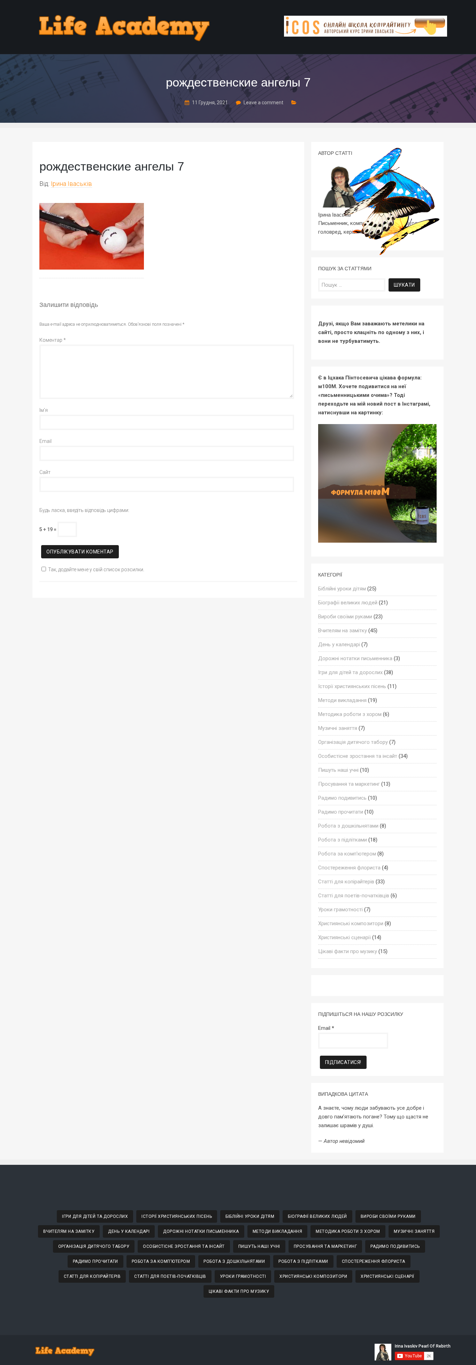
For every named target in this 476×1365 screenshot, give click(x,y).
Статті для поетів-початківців (353, 895)
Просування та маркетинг (349, 784)
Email (45, 441)
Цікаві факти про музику (347, 951)
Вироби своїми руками (345, 616)
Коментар (52, 340)
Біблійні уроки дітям (342, 589)
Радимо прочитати (340, 812)
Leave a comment (263, 102)
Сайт (45, 472)
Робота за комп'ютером (347, 854)
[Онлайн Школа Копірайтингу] (365, 34)
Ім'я (43, 410)
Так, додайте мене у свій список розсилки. (96, 569)
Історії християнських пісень (352, 686)
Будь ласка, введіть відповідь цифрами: (84, 510)
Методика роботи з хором (350, 714)
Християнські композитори (350, 923)
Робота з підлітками (342, 840)
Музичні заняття (337, 728)
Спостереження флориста (349, 868)
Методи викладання (342, 700)
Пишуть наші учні (338, 770)
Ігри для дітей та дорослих (350, 672)
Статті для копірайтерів (346, 881)
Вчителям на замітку (342, 630)
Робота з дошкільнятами (348, 826)
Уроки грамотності (340, 909)
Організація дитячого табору (353, 742)
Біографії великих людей (347, 602)
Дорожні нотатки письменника (355, 658)
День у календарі (339, 644)
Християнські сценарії (344, 937)
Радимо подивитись (342, 798)
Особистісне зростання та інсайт (357, 756)
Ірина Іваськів (71, 183)
